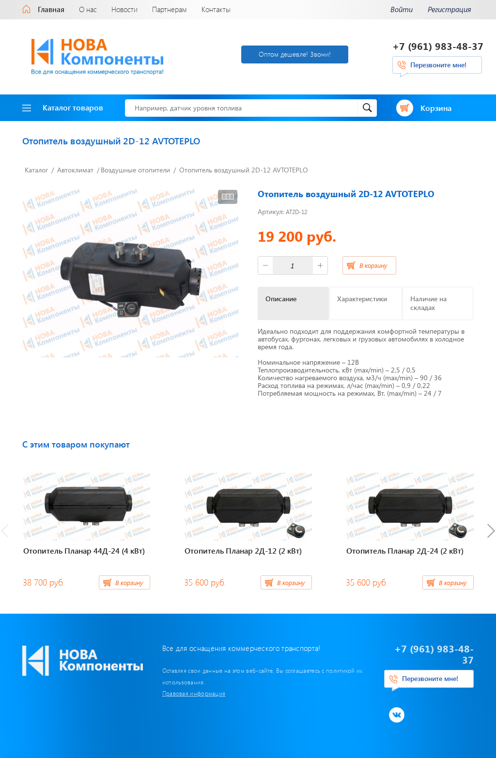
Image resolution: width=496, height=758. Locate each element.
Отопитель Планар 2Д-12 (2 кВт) (243, 550)
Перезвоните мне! (438, 64)
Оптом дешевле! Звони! (295, 54)
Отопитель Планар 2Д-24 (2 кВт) (405, 550)
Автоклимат (75, 169)
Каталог (36, 169)
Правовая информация (194, 693)
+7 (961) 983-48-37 (437, 45)
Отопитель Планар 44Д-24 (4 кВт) (84, 550)
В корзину (373, 265)
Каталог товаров (73, 107)
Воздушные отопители (135, 169)
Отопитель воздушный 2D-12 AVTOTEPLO (243, 169)
